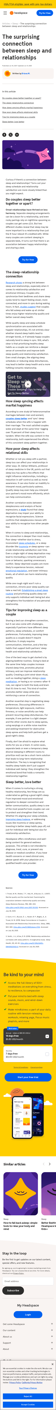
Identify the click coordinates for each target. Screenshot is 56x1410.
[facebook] (4, 135)
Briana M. (26, 73)
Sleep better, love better (13, 121)
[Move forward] (50, 1164)
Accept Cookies (28, 1404)
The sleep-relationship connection (18, 103)
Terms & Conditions (20, 1067)
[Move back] (44, 1164)
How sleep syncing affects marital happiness (22, 107)
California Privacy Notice (32, 1382)
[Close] (52, 1364)
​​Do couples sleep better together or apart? (21, 98)
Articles (6, 23)
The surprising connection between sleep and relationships (24, 25)
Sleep (15, 23)
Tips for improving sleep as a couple (18, 117)
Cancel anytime (36, 1067)
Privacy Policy (15, 1382)
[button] (17, 135)
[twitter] (11, 135)
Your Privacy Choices (28, 1388)
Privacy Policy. (18, 1273)
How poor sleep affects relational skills (20, 112)
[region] (28, 1385)
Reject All (28, 1396)
